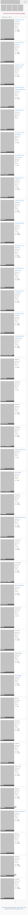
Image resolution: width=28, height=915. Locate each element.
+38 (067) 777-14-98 (19, 65)
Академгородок (18, 653)
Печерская (17, 21)
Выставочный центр (19, 585)
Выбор (6, 908)
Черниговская (18, 608)
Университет (17, 202)
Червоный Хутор (18, 67)
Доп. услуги (20, 908)
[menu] (25, 2)
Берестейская (18, 472)
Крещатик (17, 44)
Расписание (14, 907)
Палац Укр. (17, 112)
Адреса (19, 907)
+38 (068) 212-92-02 (19, 291)
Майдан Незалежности (20, 811)
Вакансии (15, 908)
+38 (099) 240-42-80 (19, 223)
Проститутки (4, 17)
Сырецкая (17, 743)
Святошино (17, 404)
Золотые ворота (18, 157)
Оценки (10, 908)
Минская (17, 698)
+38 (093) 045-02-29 (19, 155)
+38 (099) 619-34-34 (19, 200)
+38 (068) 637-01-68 (19, 19)
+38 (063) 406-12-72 (19, 42)
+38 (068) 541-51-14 (19, 245)
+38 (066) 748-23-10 (19, 110)
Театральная (18, 293)
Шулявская (17, 247)
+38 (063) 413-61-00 (19, 132)
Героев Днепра (18, 675)
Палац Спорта (18, 270)
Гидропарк (17, 180)
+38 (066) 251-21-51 (19, 178)
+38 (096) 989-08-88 (19, 336)
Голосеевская (18, 562)
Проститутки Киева (6, 907)
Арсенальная (18, 134)
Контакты (23, 907)
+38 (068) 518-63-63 (19, 313)
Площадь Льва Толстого (20, 89)
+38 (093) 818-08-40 (19, 87)
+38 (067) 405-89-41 (19, 268)
